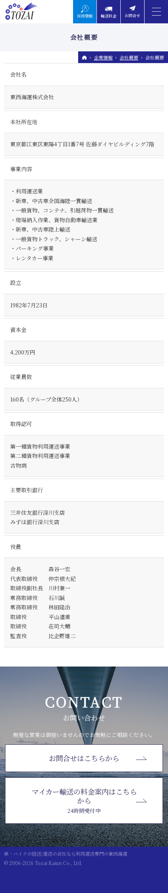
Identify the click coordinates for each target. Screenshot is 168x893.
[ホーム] (84, 57)
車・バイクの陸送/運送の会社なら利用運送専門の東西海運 (65, 853)
